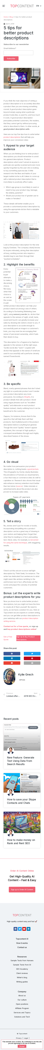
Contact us (22, 947)
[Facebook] (15, 929)
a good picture (32, 469)
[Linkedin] (28, 929)
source (19, 486)
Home (6, 17)
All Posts (22, 680)
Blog (11, 17)
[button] (3, 6)
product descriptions (12, 137)
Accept (22, 1046)
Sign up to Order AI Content (22, 889)
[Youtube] (24, 929)
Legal (26, 1038)
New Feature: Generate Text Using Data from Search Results (20, 761)
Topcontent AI (22, 939)
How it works (22, 943)
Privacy (18, 1038)
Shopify (27, 397)
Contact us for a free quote (16, 626)
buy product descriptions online (21, 629)
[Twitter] (20, 929)
